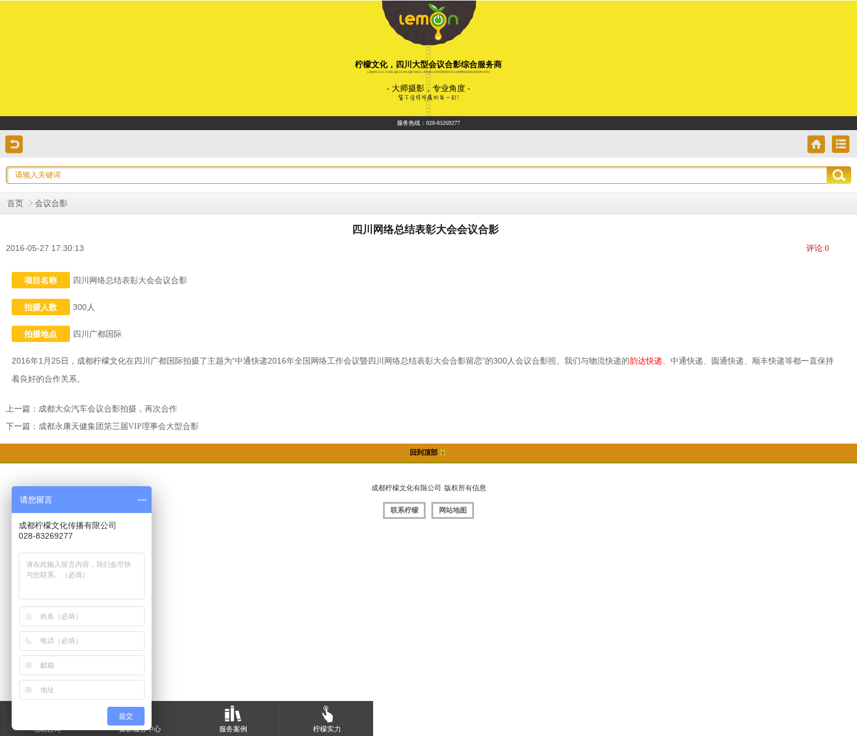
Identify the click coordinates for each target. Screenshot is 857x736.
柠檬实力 (327, 729)
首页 (15, 203)
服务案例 (233, 729)
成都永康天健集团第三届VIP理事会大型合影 (118, 426)
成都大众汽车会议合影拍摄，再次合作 (107, 408)
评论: (817, 248)
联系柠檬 (405, 510)
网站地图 (453, 510)
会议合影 (51, 203)
